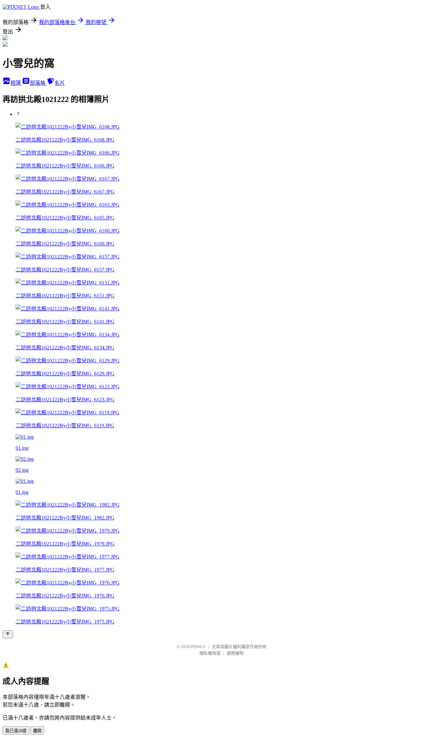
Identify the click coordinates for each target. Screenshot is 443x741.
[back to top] (8, 634)
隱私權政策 (210, 653)
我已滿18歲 (16, 730)
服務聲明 (235, 653)
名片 (59, 83)
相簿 (16, 83)
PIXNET (198, 646)
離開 (37, 730)
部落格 (38, 83)
